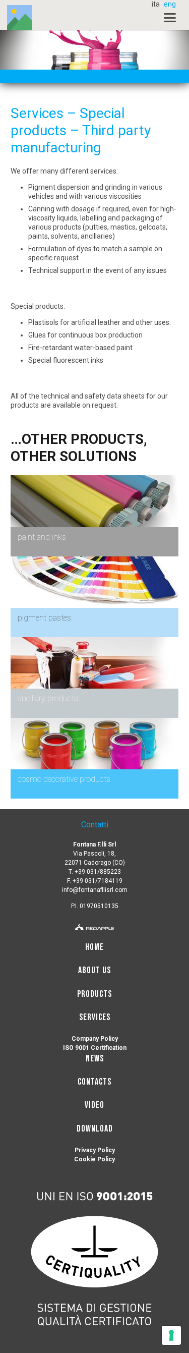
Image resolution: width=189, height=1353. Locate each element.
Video (94, 1105)
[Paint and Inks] (94, 480)
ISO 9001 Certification (95, 1047)
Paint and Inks (42, 537)
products (67, 227)
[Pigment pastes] (94, 561)
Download (95, 1128)
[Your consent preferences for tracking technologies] (171, 1335)
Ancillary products (48, 698)
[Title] (19, 17)
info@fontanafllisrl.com (95, 889)
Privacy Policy (95, 1150)
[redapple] (94, 925)
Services (94, 1017)
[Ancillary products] (94, 642)
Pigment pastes (44, 618)
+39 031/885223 (98, 871)
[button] (169, 18)
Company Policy (95, 1038)
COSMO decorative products (64, 779)
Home (94, 947)
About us (94, 970)
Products (94, 994)
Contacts (94, 1082)
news (95, 1058)
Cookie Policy (94, 1159)
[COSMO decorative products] (94, 722)
